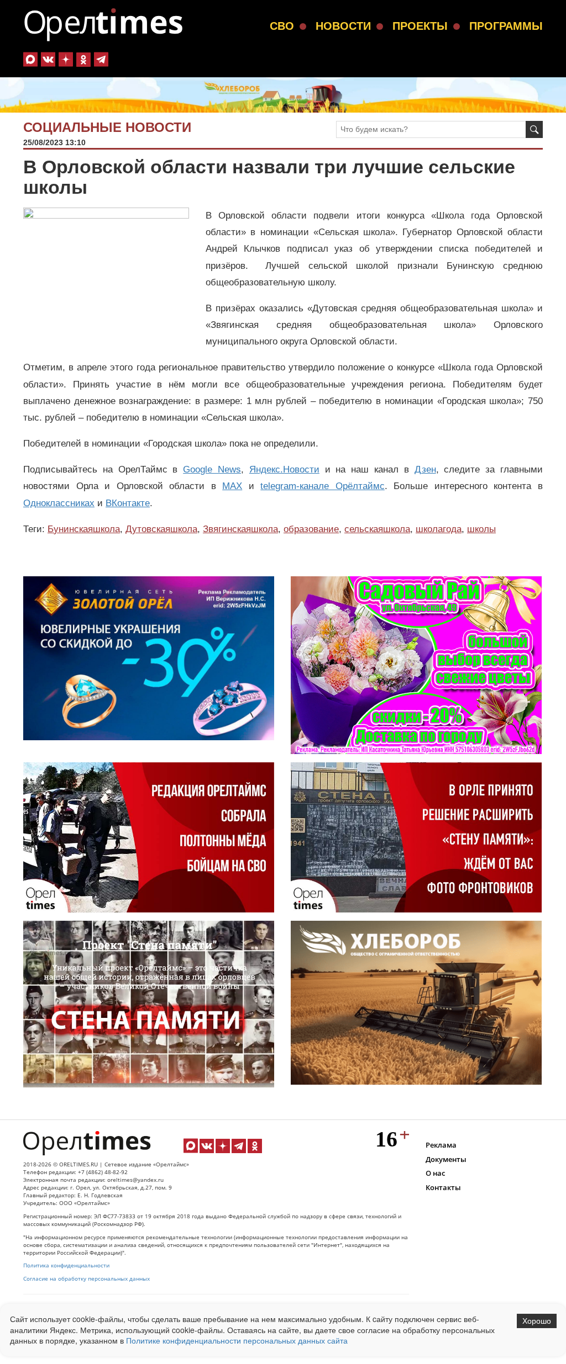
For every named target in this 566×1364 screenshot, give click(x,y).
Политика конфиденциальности (66, 1265)
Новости (343, 26)
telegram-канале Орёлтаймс (322, 486)
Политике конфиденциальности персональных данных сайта (237, 1340)
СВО (282, 26)
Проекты (420, 26)
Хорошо (536, 1321)
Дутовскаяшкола (161, 529)
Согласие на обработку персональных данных (86, 1278)
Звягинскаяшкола (240, 529)
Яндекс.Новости (284, 469)
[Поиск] (534, 129)
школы (481, 529)
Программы (506, 26)
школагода (439, 529)
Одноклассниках (59, 503)
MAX (232, 486)
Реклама (441, 1145)
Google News (212, 469)
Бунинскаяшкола (84, 529)
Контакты (443, 1187)
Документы (446, 1159)
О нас (435, 1173)
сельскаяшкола (377, 529)
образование (311, 529)
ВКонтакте (128, 503)
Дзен (425, 469)
